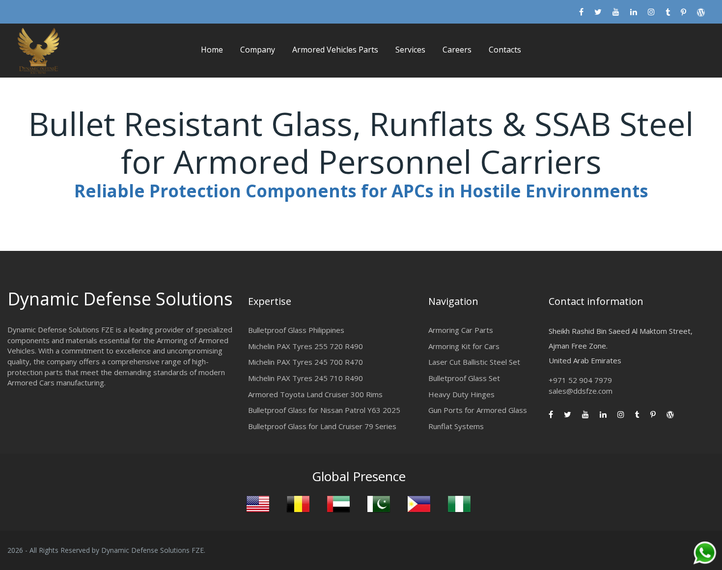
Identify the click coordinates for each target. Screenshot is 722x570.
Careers (457, 49)
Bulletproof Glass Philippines (296, 330)
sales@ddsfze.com (580, 391)
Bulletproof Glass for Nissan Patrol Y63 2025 (324, 410)
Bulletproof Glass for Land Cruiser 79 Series (322, 426)
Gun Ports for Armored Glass (477, 410)
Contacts (505, 49)
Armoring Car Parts (460, 330)
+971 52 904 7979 (580, 380)
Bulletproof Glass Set (464, 378)
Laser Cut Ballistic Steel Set (474, 362)
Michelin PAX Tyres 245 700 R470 (305, 362)
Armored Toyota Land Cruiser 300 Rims (315, 394)
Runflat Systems (456, 426)
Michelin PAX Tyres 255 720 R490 (305, 346)
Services (410, 49)
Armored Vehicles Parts (335, 49)
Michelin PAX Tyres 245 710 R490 (305, 378)
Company (257, 49)
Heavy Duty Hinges (461, 394)
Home (212, 49)
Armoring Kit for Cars (464, 346)
